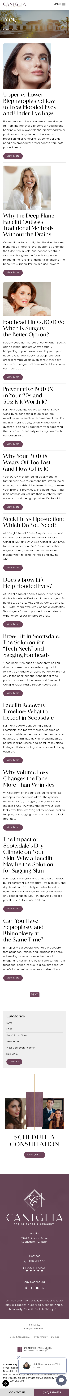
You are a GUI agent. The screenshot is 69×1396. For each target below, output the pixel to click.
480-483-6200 (17, 1381)
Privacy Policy (40, 1337)
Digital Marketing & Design (38, 1349)
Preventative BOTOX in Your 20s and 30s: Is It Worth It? (28, 396)
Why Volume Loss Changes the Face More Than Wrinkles (28, 779)
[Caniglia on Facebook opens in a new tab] (31, 1288)
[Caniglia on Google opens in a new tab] (42, 1288)
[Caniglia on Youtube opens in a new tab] (37, 1288)
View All (14, 1062)
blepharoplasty (50, 1309)
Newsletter (12, 1042)
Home (6, 30)
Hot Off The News (16, 1035)
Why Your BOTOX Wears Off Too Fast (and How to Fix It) (26, 463)
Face (9, 1029)
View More (13, 156)
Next (34, 995)
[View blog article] (27, 66)
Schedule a (34, 1141)
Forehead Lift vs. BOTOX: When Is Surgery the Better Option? (33, 329)
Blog (15, 30)
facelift (28, 1309)
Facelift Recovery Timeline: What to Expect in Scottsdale (28, 712)
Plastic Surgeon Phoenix (20, 1048)
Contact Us (34, 1155)
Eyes (9, 1023)
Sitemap (55, 1337)
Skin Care (12, 1054)
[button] (5, 1383)
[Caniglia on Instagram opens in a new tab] (26, 1288)
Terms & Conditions (19, 1337)
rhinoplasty (15, 1309)
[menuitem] (26, 1288)
